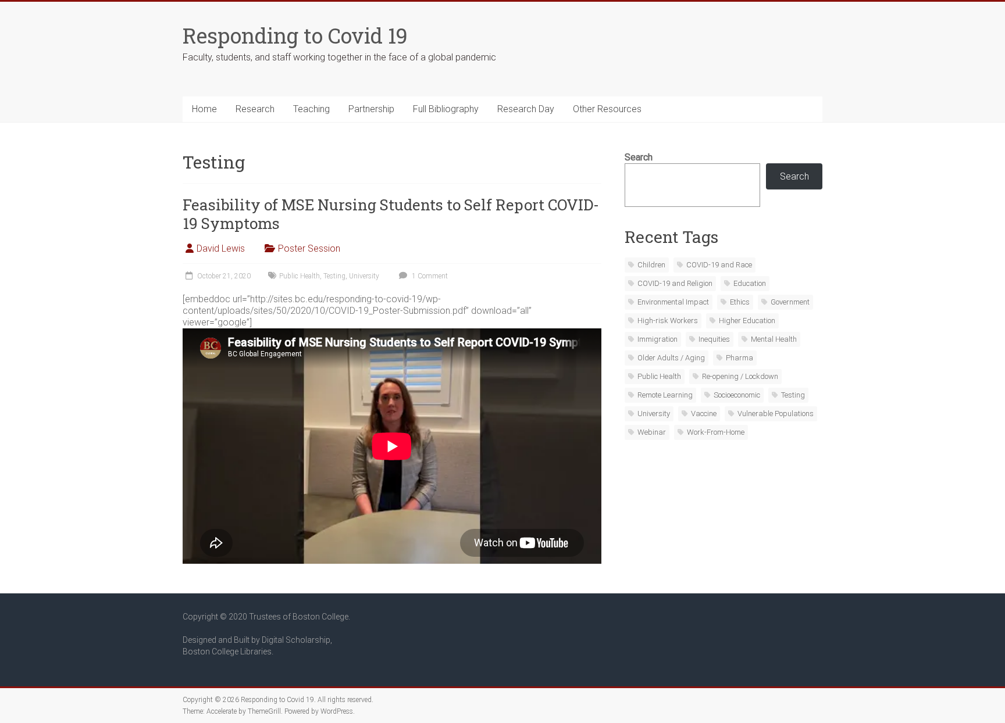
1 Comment (429, 276)
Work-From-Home (715, 432)
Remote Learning (665, 395)
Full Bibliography (446, 108)
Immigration (657, 339)
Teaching (311, 108)
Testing (334, 276)
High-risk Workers (667, 320)
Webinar (651, 432)
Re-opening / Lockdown (740, 376)
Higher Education (747, 320)
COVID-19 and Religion (674, 283)
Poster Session (309, 248)
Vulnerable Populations (775, 413)
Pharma (739, 357)
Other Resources (607, 108)
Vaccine (704, 413)
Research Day (525, 108)
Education (749, 283)
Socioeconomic (737, 395)
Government (790, 302)
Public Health (299, 276)
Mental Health (774, 339)
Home (204, 108)
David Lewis (221, 248)
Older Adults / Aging (671, 357)
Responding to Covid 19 (295, 35)
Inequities (714, 339)
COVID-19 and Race (719, 264)
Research (255, 108)
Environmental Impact (673, 302)
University (364, 276)
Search (639, 157)
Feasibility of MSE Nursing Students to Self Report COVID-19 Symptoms (391, 214)
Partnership (371, 108)
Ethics (740, 302)
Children (651, 264)
